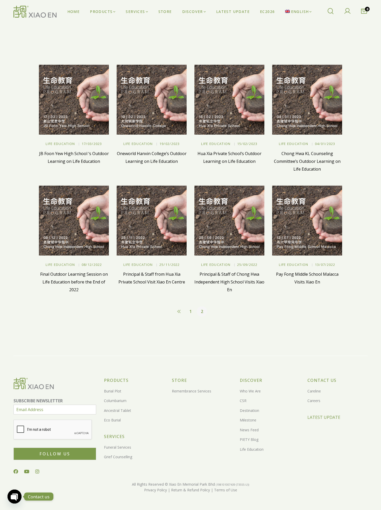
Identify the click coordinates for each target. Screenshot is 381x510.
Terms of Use (225, 489)
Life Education (60, 143)
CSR (243, 400)
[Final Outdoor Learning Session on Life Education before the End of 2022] (74, 221)
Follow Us (54, 454)
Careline (314, 391)
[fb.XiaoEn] (15, 471)
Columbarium (115, 400)
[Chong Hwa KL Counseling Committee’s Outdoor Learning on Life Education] (307, 100)
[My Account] (347, 12)
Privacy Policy (155, 489)
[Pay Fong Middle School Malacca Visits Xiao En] (307, 221)
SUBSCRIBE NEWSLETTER (38, 401)
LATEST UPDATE (323, 417)
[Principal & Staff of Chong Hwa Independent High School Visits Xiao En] (229, 221)
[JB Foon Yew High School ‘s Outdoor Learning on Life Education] (74, 100)
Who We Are (250, 391)
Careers (313, 400)
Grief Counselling (118, 456)
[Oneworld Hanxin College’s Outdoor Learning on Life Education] (152, 100)
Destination (249, 410)
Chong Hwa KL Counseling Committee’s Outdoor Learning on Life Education (307, 161)
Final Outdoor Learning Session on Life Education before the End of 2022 (74, 282)
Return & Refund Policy (190, 489)
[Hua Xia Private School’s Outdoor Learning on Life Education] (229, 100)
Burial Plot (112, 391)
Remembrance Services (191, 391)
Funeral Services (117, 447)
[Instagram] (37, 471)
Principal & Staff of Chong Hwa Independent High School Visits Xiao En (229, 282)
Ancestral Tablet (117, 410)
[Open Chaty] (15, 497)
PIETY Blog (249, 439)
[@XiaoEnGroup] (26, 471)
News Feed (249, 429)
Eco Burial (112, 420)
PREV (179, 311)
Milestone (248, 420)
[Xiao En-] (35, 12)
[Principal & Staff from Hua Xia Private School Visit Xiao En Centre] (152, 221)
